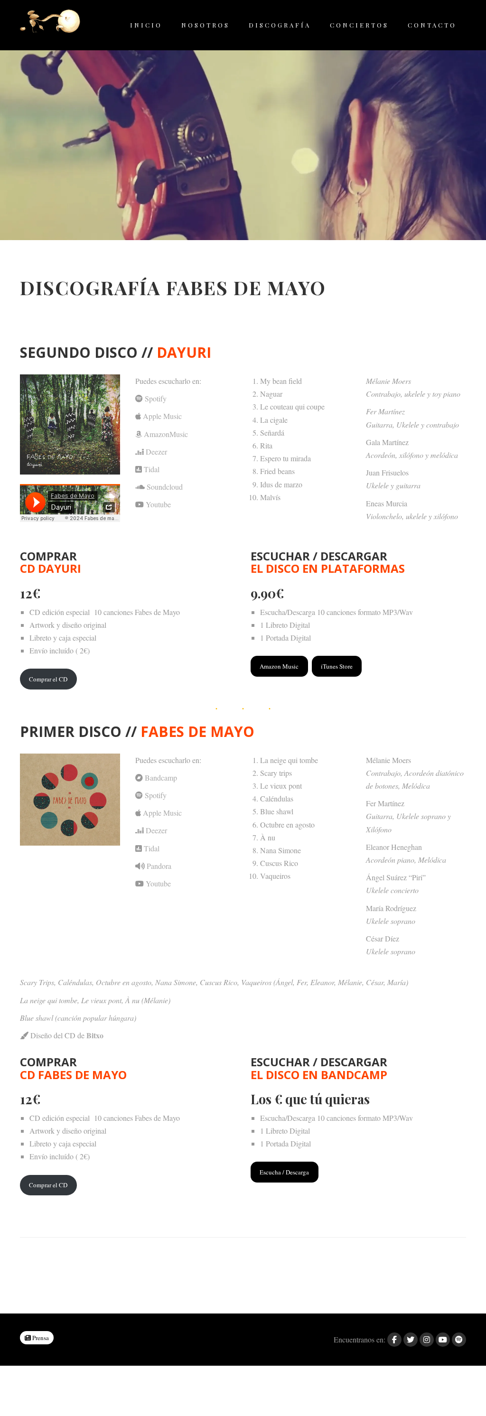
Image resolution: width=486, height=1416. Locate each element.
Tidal (151, 469)
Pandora (159, 866)
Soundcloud (165, 487)
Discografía (280, 25)
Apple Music (162, 416)
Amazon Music (279, 666)
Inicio (146, 25)
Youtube (158, 504)
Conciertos (359, 25)
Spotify (156, 398)
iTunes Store (337, 666)
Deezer (156, 451)
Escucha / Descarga (284, 1172)
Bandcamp (161, 778)
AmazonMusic (166, 434)
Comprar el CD (48, 679)
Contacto (432, 25)
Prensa (40, 1337)
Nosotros (205, 25)
